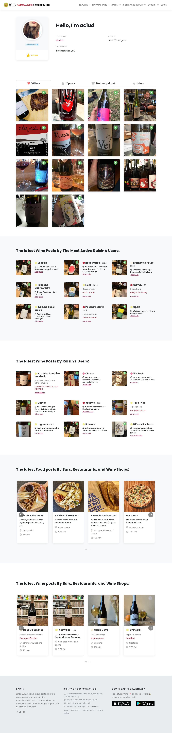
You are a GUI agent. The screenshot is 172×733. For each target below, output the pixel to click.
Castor (42, 402)
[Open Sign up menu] (145, 4)
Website (111, 36)
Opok (136, 307)
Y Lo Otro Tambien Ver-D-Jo (47, 375)
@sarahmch (40, 393)
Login (164, 5)
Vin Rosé (138, 373)
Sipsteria (98, 642)
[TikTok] (20, 712)
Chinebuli (135, 630)
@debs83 (134, 382)
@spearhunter (136, 435)
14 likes (35, 83)
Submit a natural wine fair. (79, 703)
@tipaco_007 (87, 412)
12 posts (70, 83)
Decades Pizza (136, 527)
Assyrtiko (67, 630)
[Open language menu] (158, 4)
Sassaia (42, 262)
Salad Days (101, 630)
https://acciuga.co (117, 40)
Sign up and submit (133, 5)
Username (61, 36)
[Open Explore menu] (89, 4)
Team (67, 710)
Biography (61, 47)
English (152, 5)
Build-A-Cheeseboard (67, 515)
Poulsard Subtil (93, 308)
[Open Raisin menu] (120, 4)
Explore (83, 5)
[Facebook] (24, 712)
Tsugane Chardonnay (42, 286)
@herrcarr (86, 384)
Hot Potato (132, 515)
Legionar (46, 424)
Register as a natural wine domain (82, 700)
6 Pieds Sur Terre (143, 424)
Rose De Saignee (33, 630)
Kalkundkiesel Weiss (45, 308)
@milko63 (39, 433)
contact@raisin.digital (76, 706)
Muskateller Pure (142, 264)
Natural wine (99, 5)
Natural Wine (122, 693)
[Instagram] (17, 712)
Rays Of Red (95, 262)
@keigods (39, 272)
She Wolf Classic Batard (103, 515)
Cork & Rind (28, 530)
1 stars (140, 83)
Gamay (139, 285)
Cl (89, 373)
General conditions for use (83, 710)
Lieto (91, 285)
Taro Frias (139, 402)
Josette (92, 402)
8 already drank (105, 83)
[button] (86, 549)
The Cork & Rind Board (32, 515)
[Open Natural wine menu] (108, 4)
